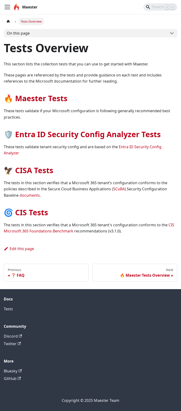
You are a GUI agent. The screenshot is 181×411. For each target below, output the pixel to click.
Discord (11, 336)
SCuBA (119, 189)
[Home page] (8, 21)
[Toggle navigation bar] (7, 7)
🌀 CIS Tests (26, 212)
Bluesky (10, 371)
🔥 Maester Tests (35, 98)
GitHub (10, 378)
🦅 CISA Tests (28, 170)
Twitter (10, 343)
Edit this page (22, 248)
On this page (18, 33)
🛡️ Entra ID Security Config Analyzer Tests (82, 134)
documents (30, 195)
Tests (8, 308)
